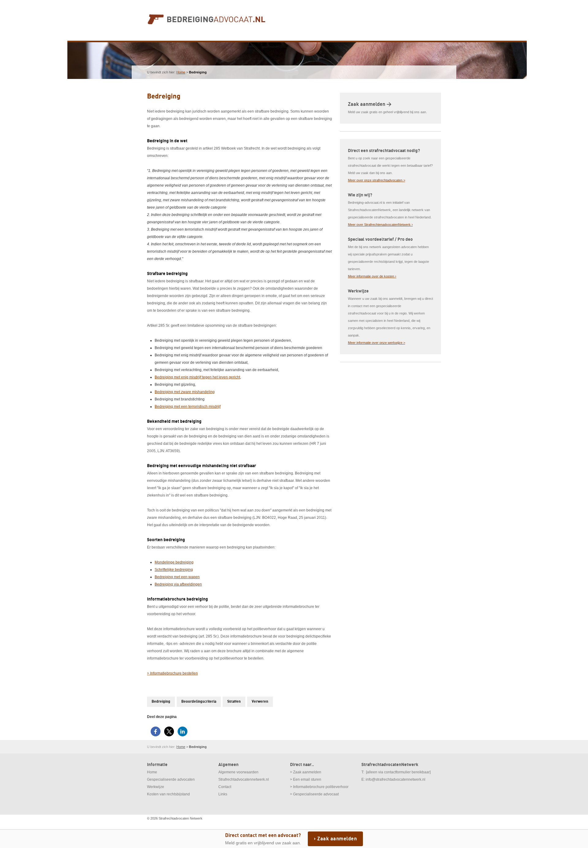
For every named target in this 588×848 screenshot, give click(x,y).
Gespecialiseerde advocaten (171, 779)
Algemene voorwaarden (238, 772)
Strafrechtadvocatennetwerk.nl (243, 779)
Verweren (260, 702)
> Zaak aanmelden (305, 772)
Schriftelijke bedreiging (174, 569)
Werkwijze (155, 787)
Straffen (234, 702)
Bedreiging (161, 702)
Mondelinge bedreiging (174, 562)
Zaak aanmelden (337, 839)
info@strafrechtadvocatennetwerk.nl (395, 779)
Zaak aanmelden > (369, 104)
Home (180, 72)
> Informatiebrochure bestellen (172, 673)
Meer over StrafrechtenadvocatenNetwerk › (380, 224)
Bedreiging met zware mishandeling (185, 392)
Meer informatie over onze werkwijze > (376, 342)
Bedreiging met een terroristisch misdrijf (188, 406)
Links (222, 794)
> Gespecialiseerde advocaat (314, 794)
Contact (224, 787)
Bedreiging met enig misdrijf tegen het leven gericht (197, 377)
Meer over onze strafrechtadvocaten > (376, 180)
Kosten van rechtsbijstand (168, 794)
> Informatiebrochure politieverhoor (319, 787)
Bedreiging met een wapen (177, 577)
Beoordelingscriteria (198, 702)
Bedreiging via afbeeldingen (178, 584)
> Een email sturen (305, 779)
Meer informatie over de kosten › (372, 276)
